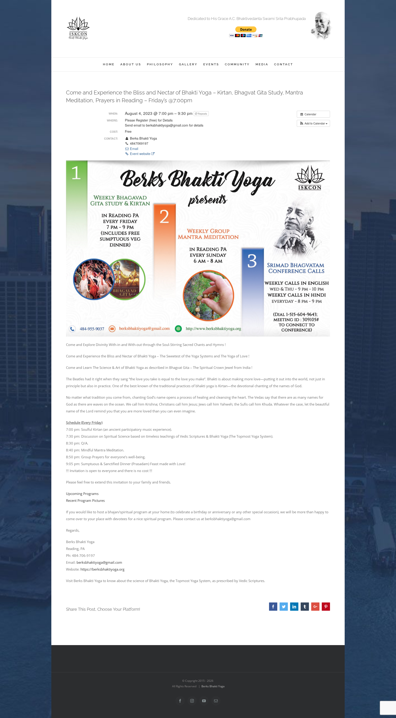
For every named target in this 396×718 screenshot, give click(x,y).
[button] (313, 123)
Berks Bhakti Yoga (213, 686)
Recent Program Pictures (85, 500)
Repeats (202, 113)
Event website (140, 153)
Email (133, 148)
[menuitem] (111, 64)
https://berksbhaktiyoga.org (102, 569)
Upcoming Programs (82, 493)
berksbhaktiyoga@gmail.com (99, 562)
